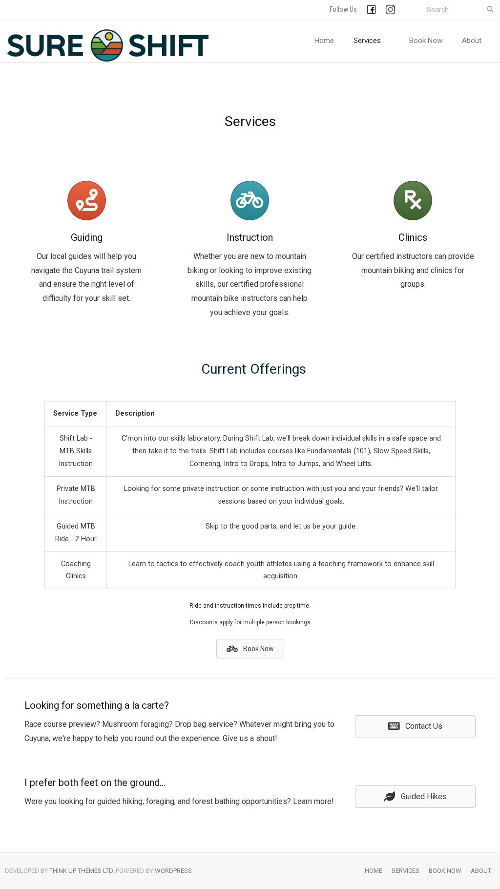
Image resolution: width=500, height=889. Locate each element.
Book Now (445, 870)
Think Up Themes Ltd (81, 870)
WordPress (173, 870)
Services (405, 870)
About (481, 870)
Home (373, 870)
